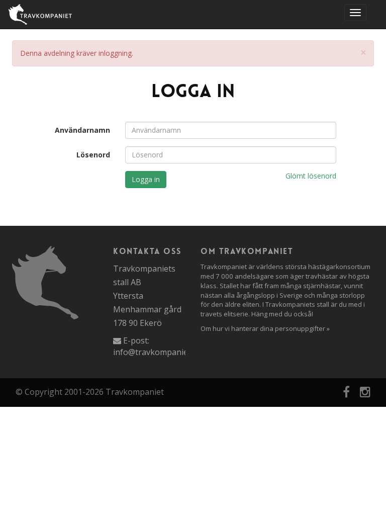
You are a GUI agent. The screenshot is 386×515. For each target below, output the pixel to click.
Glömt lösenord (310, 176)
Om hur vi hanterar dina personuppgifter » (265, 328)
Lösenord (93, 154)
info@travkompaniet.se (157, 352)
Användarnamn (82, 130)
